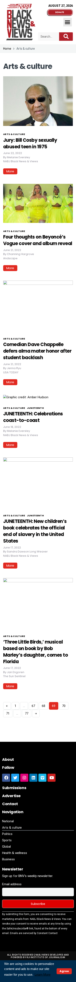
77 (26, 713)
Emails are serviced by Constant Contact (34, 933)
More (10, 171)
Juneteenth (35, 408)
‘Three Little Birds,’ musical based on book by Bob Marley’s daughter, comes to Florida (35, 652)
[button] (67, 22)
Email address (12, 884)
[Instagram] (24, 778)
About (8, 759)
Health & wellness (14, 853)
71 (8, 713)
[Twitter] (15, 778)
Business (8, 859)
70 (63, 706)
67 (33, 706)
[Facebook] (6, 778)
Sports (7, 840)
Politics (7, 834)
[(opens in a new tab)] (38, 305)
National (8, 821)
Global (6, 846)
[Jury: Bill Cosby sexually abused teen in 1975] (38, 101)
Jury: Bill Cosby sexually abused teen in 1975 (30, 143)
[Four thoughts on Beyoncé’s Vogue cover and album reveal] (38, 203)
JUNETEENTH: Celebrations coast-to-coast (33, 417)
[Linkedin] (33, 778)
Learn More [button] (42, 974)
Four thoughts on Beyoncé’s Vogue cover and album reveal (37, 240)
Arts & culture (14, 134)
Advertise (11, 795)
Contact (10, 803)
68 (43, 706)
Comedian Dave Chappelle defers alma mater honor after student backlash (37, 351)
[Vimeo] (42, 778)
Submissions (14, 787)
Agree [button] (64, 971)
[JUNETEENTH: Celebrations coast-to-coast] (25, 397)
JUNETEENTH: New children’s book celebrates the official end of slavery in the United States (35, 531)
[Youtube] (52, 778)
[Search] (66, 36)
